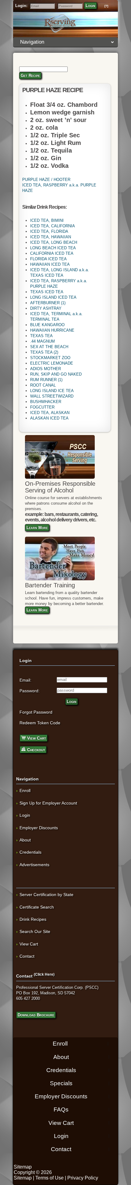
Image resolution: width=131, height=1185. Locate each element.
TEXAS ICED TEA (46, 292)
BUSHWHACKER (45, 401)
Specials (61, 1083)
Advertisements (34, 864)
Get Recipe (30, 75)
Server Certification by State (46, 894)
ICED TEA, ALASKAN (49, 412)
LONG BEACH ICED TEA (53, 248)
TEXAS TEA (41, 335)
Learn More (37, 527)
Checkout (35, 749)
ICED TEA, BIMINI (47, 220)
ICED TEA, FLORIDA (49, 231)
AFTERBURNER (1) (48, 303)
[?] (106, 6)
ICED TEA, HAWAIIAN (50, 237)
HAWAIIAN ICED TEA (50, 264)
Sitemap (23, 1166)
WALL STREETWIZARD (51, 396)
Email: (25, 680)
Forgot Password (35, 712)
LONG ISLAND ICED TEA (53, 297)
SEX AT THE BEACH (49, 346)
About (25, 839)
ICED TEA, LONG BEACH (53, 242)
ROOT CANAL (43, 385)
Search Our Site (34, 931)
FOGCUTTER (42, 407)
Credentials (30, 852)
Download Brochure (36, 1015)
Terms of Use (49, 1177)
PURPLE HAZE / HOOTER (46, 179)
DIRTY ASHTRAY (46, 308)
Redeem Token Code (39, 722)
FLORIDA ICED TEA (48, 259)
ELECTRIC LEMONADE (51, 363)
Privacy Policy (82, 1177)
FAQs (61, 1109)
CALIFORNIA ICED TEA (51, 253)
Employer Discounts (38, 827)
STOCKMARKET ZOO (50, 357)
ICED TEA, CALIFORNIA (52, 226)
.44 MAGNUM (42, 341)
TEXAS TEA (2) (44, 352)
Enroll (24, 790)
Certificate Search (36, 907)
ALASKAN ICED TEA (49, 418)
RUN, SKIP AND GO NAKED (56, 374)
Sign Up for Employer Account (48, 803)
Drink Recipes (32, 919)
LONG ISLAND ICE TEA (52, 390)
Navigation (32, 42)
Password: (29, 690)
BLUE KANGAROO (47, 324)
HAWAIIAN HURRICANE (52, 330)
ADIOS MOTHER (45, 368)
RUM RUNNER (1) (46, 379)
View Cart (36, 738)
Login (90, 5)
